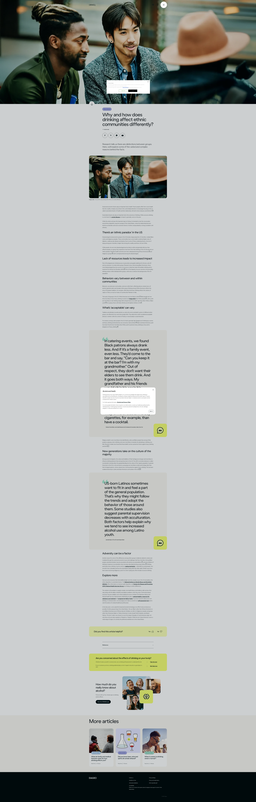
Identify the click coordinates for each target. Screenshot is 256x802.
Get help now (153, 666)
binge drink (132, 298)
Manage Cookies (123, 90)
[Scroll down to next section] (92, 104)
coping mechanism (130, 566)
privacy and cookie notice (125, 87)
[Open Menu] (164, 5)
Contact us (131, 777)
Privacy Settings (152, 777)
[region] (128, 87)
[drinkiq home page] (92, 5)
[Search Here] (157, 5)
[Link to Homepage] (93, 778)
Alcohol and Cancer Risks (124, 402)
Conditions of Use (132, 780)
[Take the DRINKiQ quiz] (144, 689)
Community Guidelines (133, 782)
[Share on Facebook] (104, 135)
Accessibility (131, 785)
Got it (151, 411)
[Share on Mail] (122, 135)
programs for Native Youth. (125, 598)
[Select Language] (153, 5)
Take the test (153, 662)
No (158, 631)
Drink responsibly (152, 782)
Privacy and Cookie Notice (154, 780)
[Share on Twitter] (110, 135)
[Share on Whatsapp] (116, 135)
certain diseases (115, 217)
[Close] (148, 81)
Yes (150, 631)
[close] (104, 391)
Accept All (133, 90)
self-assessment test (143, 600)
